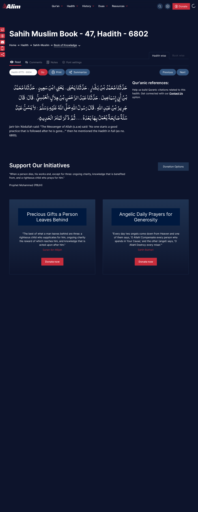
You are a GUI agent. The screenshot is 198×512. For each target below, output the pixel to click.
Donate (183, 6)
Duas (101, 6)
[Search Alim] (160, 6)
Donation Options (173, 166)
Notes (54, 62)
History (86, 6)
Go (42, 72)
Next (182, 72)
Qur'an (56, 6)
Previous (168, 72)
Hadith (71, 6)
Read (18, 62)
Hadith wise (159, 55)
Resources (118, 6)
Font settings (74, 62)
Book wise (178, 55)
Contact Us (176, 93)
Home (12, 45)
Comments (35, 62)
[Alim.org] (12, 6)
